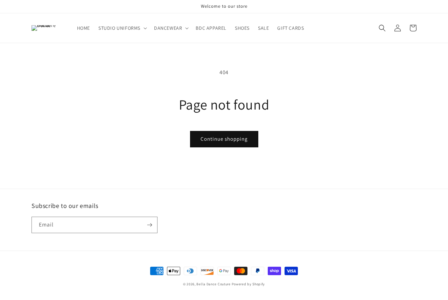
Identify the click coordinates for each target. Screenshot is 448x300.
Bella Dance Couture (213, 284)
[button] (122, 28)
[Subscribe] (149, 225)
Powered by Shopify (248, 284)
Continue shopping (224, 138)
